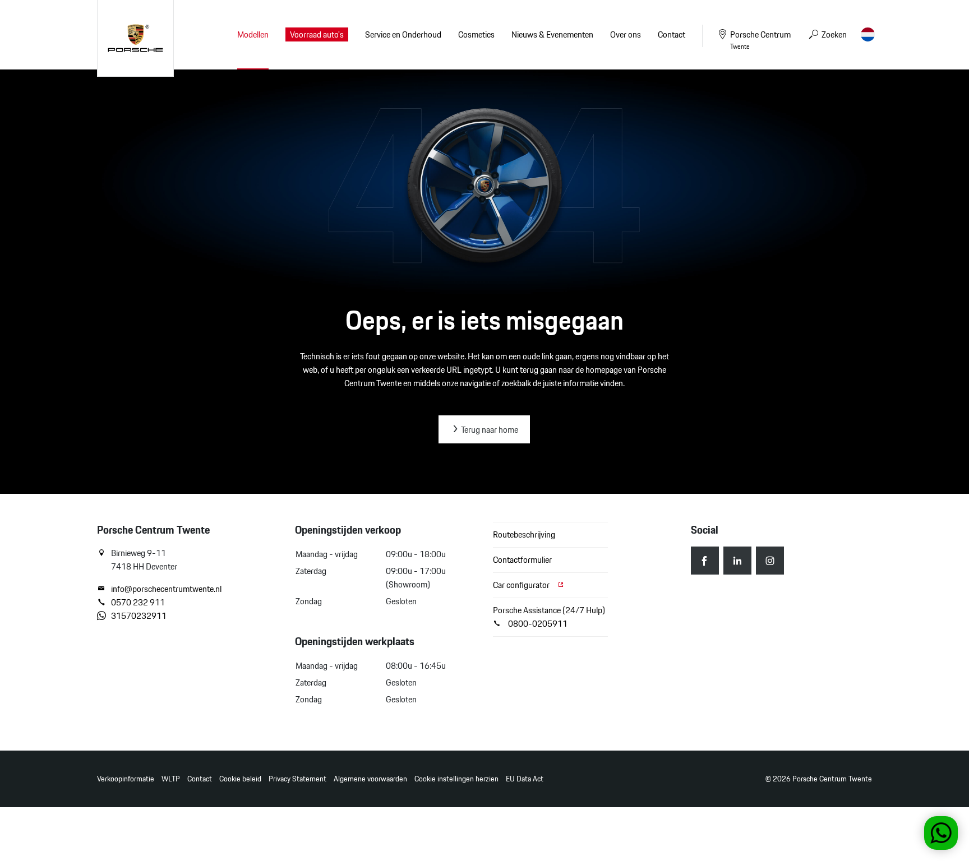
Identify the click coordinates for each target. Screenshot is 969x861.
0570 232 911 (138, 602)
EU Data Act (524, 779)
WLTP (171, 779)
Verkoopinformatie (125, 779)
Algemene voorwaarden (370, 779)
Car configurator (522, 585)
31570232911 (139, 616)
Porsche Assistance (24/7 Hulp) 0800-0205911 (549, 617)
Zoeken (833, 34)
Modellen (253, 34)
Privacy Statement (297, 779)
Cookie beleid (240, 779)
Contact (199, 779)
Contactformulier (522, 560)
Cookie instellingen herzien (456, 779)
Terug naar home (488, 430)
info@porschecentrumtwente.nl (166, 589)
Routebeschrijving (524, 534)
